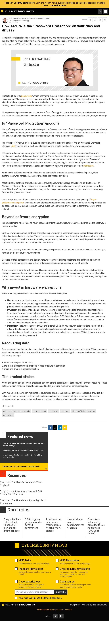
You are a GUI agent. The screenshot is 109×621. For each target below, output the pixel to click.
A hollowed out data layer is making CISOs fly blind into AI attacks (53, 525)
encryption (53, 411)
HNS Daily (25, 560)
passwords (26, 96)
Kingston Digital (78, 411)
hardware (65, 411)
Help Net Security (100, 605)
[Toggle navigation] (105, 11)
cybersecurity (24, 411)
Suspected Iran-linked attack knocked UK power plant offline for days (12, 525)
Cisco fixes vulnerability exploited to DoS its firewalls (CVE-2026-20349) (96, 526)
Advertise (68, 610)
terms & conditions (53, 598)
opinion (91, 411)
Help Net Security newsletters (20, 3)
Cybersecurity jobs (30, 581)
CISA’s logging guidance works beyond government (23, 450)
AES (13, 146)
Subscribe (61, 592)
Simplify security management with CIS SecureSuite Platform (21, 492)
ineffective (88, 166)
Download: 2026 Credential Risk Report (21, 466)
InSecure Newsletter (31, 568)
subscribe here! (58, 5)
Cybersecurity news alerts (75, 568)
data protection (39, 411)
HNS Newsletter (69, 560)
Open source (67, 581)
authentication (9, 411)
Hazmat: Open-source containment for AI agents (75, 523)
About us (59, 610)
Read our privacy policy (45, 610)
